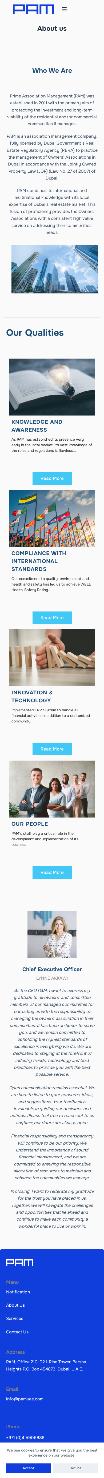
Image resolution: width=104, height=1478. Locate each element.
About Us (15, 1305)
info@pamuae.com (24, 1399)
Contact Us (17, 1332)
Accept (28, 1468)
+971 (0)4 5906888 (25, 1437)
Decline (75, 1468)
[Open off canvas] (64, 9)
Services (14, 1318)
